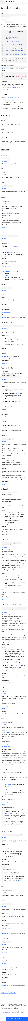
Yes (3, 992)
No (10, 992)
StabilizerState (6, 266)
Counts (4, 804)
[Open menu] (1, 1)
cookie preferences (5, 1012)
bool (3, 227)
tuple (3, 484)
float (10, 682)
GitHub (3, 19)
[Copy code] (25, 31)
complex (4, 363)
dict (3, 599)
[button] (26, 1002)
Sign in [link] (25, 1)
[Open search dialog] (21, 1)
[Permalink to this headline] (21, 8)
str (6, 682)
